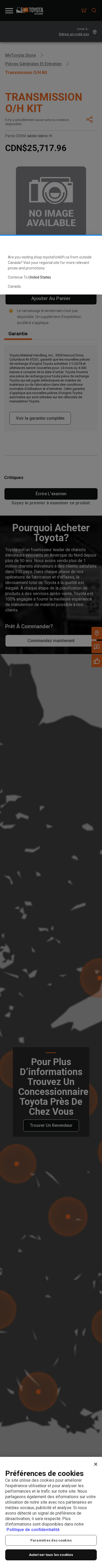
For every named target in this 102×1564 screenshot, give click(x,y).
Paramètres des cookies (51, 1540)
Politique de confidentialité (33, 1529)
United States (40, 277)
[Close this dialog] (90, 244)
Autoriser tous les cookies (51, 1555)
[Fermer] (95, 1464)
